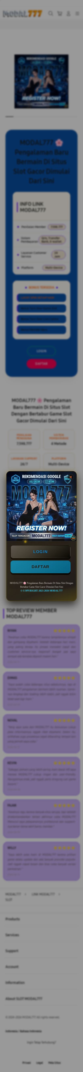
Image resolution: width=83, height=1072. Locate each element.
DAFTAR (40, 567)
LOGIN (40, 551)
